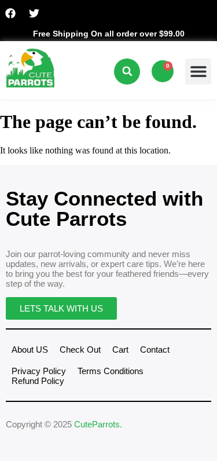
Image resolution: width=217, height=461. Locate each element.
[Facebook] (10, 13)
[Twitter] (34, 13)
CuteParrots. (98, 424)
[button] (127, 71)
